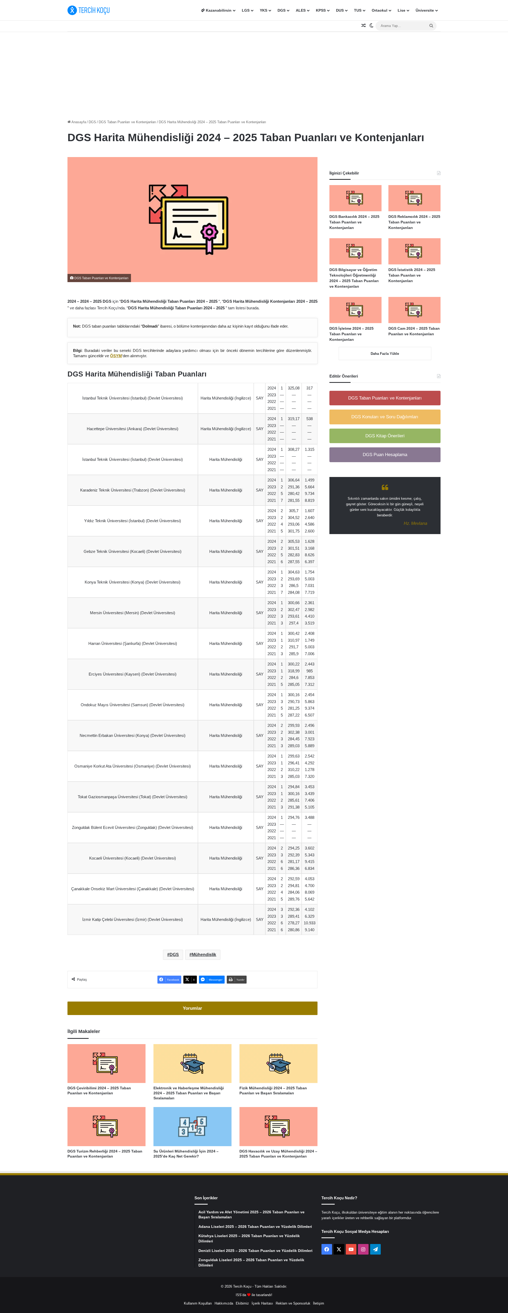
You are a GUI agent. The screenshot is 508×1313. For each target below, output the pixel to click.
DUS (340, 10)
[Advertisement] (254, 74)
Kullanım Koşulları (198, 1303)
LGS (246, 10)
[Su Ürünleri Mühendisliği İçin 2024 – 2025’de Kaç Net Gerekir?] (192, 1126)
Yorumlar (192, 1008)
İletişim (318, 1303)
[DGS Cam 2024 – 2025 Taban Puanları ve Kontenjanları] (414, 310)
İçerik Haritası (262, 1303)
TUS (357, 10)
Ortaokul (379, 10)
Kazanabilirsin (218, 10)
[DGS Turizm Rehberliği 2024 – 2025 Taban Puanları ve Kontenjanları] (106, 1126)
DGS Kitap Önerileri (385, 435)
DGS (281, 10)
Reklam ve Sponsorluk (293, 1303)
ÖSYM (116, 355)
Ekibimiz (242, 1303)
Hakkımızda (224, 1303)
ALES (301, 10)
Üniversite (425, 10)
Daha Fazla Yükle (385, 354)
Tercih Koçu (242, 1286)
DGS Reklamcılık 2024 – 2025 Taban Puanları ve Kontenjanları (414, 222)
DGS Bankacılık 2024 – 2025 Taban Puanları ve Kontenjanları (354, 222)
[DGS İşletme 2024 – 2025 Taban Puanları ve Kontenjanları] (355, 310)
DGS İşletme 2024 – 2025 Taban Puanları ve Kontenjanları (351, 334)
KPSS (321, 10)
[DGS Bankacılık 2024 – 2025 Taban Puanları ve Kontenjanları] (355, 198)
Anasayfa (78, 122)
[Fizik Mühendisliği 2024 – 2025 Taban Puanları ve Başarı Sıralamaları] (278, 1063)
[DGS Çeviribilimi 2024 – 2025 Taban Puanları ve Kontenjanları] (106, 1063)
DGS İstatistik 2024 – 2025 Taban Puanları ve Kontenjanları (411, 275)
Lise (401, 10)
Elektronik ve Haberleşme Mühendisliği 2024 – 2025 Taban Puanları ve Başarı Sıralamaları (188, 1093)
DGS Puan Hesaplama (385, 454)
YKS (263, 10)
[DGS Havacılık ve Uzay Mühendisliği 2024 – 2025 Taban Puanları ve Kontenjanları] (278, 1126)
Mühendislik (204, 954)
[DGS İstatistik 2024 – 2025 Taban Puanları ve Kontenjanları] (414, 251)
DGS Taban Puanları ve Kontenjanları (127, 122)
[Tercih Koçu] (88, 10)
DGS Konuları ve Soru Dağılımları (384, 416)
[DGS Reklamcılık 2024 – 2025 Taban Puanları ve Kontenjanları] (414, 198)
